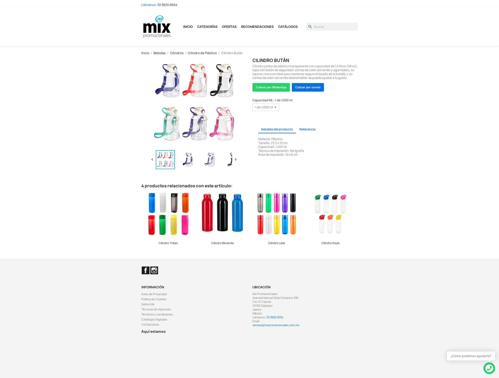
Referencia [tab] (307, 129)
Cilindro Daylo (330, 243)
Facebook (146, 270)
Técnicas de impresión (156, 309)
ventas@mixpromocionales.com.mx (276, 325)
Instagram (154, 270)
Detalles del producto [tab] (277, 129)
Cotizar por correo (307, 87)
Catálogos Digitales (154, 319)
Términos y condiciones (157, 314)
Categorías (207, 27)
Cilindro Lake (276, 243)
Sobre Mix (148, 304)
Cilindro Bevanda (222, 243)
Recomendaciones (257, 27)
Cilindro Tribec (168, 243)
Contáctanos (150, 324)
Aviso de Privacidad (154, 294)
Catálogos (288, 27)
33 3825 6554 (167, 5)
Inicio (188, 27)
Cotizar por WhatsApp (271, 87)
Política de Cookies (153, 299)
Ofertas (229, 27)
